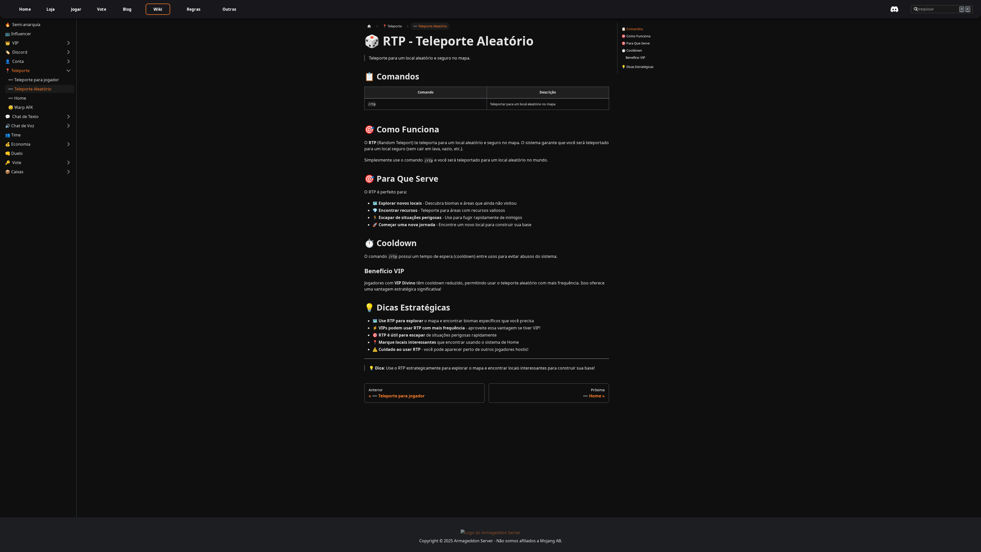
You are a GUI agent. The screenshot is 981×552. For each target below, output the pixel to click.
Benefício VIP (635, 57)
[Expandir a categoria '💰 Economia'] (68, 144)
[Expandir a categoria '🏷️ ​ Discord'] (68, 52)
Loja (50, 9)
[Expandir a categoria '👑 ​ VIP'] (68, 43)
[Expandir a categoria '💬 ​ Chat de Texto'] (68, 116)
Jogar (76, 9)
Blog (127, 9)
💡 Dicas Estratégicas (637, 66)
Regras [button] (194, 9)
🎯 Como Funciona (636, 36)
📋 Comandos (632, 29)
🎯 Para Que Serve (636, 43)
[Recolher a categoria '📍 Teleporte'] (68, 70)
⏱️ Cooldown (632, 50)
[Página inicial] (369, 26)
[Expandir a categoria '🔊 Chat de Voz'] (68, 126)
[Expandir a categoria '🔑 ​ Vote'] (68, 162)
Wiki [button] (158, 9)
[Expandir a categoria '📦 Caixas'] (68, 172)
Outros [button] (229, 9)
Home (25, 9)
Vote (101, 9)
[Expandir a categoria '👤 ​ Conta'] (68, 61)
